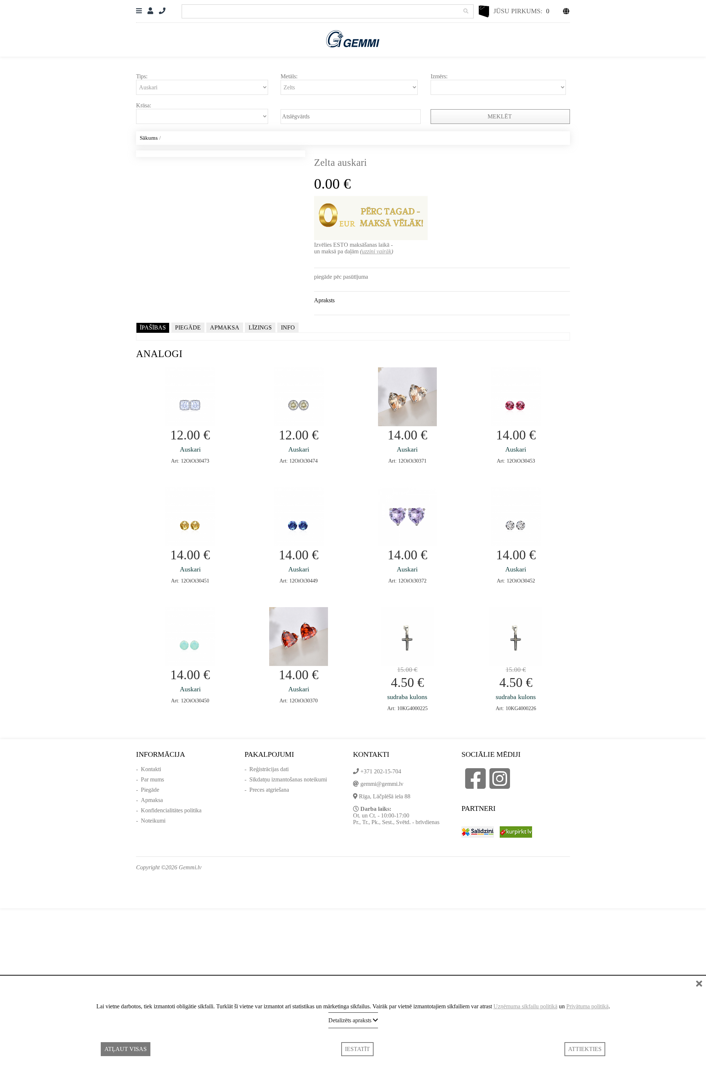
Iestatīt (357, 1049)
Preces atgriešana (269, 790)
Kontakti (151, 769)
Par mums (152, 779)
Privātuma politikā (587, 1006)
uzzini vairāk (376, 251)
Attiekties (585, 1049)
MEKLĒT (500, 116)
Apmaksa (152, 800)
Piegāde (150, 790)
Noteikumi (153, 820)
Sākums (149, 138)
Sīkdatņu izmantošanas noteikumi (288, 779)
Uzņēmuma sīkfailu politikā (525, 1006)
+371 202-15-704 (380, 771)
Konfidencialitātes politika (171, 810)
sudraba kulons (407, 697)
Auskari (190, 449)
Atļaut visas (125, 1049)
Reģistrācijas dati (269, 769)
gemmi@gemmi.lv (381, 784)
